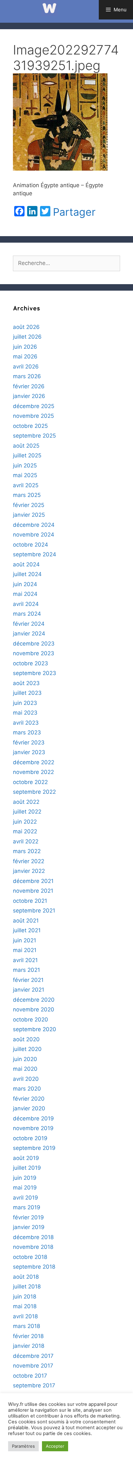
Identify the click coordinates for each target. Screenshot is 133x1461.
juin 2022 (25, 821)
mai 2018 (24, 1306)
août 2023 (26, 683)
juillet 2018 (27, 1286)
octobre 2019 (30, 1138)
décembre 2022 (33, 762)
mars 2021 (26, 970)
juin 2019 (24, 1178)
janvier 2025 (29, 515)
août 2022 (26, 802)
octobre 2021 (30, 901)
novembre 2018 (33, 1247)
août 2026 (26, 327)
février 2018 (28, 1336)
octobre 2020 (30, 1019)
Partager (74, 212)
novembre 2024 (33, 534)
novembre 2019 (33, 1128)
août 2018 (26, 1277)
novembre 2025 (33, 416)
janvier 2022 (29, 871)
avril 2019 (25, 1197)
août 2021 (26, 920)
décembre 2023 (34, 643)
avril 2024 (26, 604)
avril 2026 (26, 366)
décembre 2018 (33, 1237)
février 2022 (28, 861)
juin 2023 (25, 703)
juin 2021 (24, 940)
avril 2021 (25, 960)
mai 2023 (25, 712)
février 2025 (28, 505)
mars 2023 (27, 732)
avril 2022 (25, 841)
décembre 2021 (33, 881)
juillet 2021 (27, 930)
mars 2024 (27, 613)
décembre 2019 (33, 1118)
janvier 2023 (29, 752)
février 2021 (28, 980)
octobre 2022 (30, 782)
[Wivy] (49, 8)
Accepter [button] (55, 1446)
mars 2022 (27, 851)
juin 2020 (25, 1059)
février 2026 (29, 386)
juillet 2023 (27, 693)
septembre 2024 (34, 554)
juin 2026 (25, 347)
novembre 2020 (33, 1009)
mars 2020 (27, 1088)
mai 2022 (25, 831)
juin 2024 (25, 584)
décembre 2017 (33, 1356)
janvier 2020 (29, 1108)
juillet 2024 (27, 574)
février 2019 (28, 1217)
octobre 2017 (30, 1375)
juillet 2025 (27, 455)
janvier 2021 (28, 989)
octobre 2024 (30, 544)
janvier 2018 (28, 1346)
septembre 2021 (34, 910)
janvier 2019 (29, 1227)
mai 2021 (24, 950)
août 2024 (26, 564)
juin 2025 (25, 465)
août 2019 (26, 1158)
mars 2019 (26, 1207)
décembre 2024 (34, 525)
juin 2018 (24, 1296)
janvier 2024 (29, 633)
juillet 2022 (27, 811)
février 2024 (29, 624)
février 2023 (29, 742)
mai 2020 (25, 1069)
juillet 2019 (27, 1168)
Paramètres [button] (23, 1446)
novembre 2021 (33, 890)
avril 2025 (25, 485)
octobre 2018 (30, 1257)
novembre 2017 (33, 1365)
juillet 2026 (27, 336)
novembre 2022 (33, 772)
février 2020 (29, 1098)
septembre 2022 (34, 792)
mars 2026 (27, 376)
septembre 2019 (34, 1148)
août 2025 (26, 445)
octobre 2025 (30, 426)
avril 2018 (25, 1316)
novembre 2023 (33, 653)
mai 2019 (25, 1187)
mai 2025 (25, 475)
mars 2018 (26, 1326)
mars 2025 (27, 495)
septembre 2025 (34, 435)
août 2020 (26, 1039)
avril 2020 (26, 1079)
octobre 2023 (30, 663)
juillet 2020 (27, 1049)
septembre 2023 (34, 673)
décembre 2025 (33, 406)
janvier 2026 (29, 396)
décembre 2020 (34, 999)
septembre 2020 (34, 1029)
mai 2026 (25, 356)
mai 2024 (25, 594)
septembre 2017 (34, 1385)
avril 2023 (26, 722)
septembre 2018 (34, 1266)
